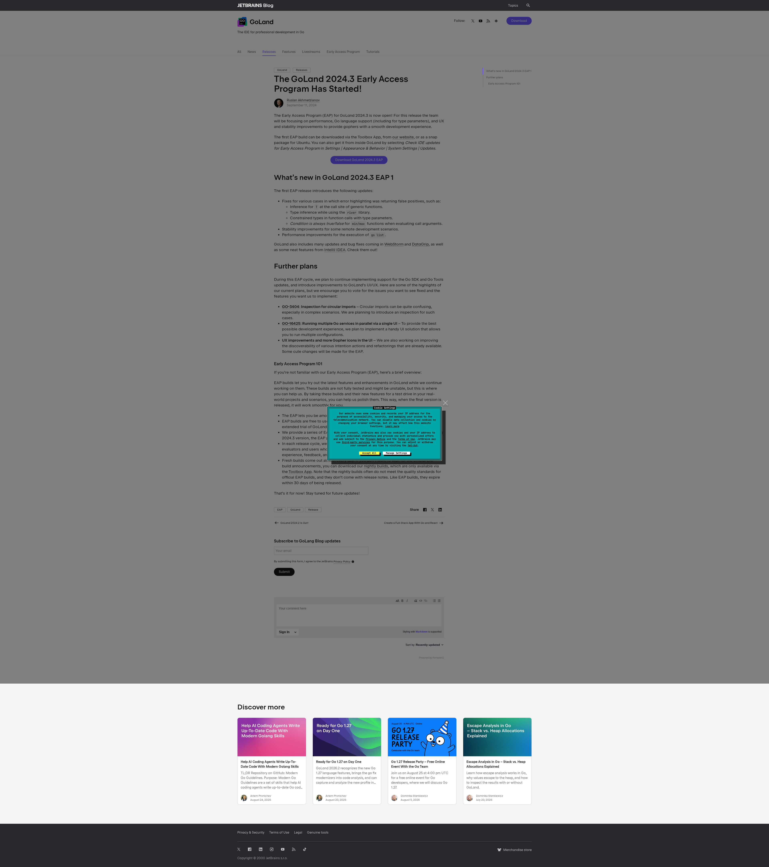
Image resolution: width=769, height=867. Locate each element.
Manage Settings (396, 453)
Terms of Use (406, 439)
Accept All (369, 453)
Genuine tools (317, 832)
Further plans (494, 77)
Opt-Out (413, 445)
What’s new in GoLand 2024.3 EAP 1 (508, 70)
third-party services (356, 442)
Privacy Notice (375, 439)
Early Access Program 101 (504, 83)
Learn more (392, 426)
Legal (298, 832)
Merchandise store (516, 852)
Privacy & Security (250, 832)
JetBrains (273, 858)
